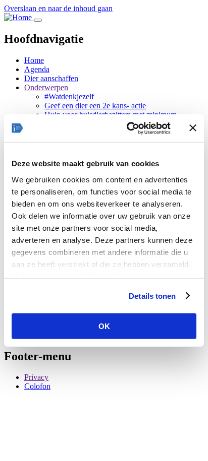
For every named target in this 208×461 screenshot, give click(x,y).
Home (34, 60)
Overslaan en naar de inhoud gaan (58, 8)
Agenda (36, 69)
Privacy (36, 377)
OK (104, 326)
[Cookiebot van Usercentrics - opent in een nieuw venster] (129, 128)
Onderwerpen (46, 87)
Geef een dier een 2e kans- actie (95, 105)
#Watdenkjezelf (69, 96)
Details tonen (152, 295)
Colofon (37, 386)
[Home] (19, 17)
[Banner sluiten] (192, 127)
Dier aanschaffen (51, 78)
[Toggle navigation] (38, 20)
